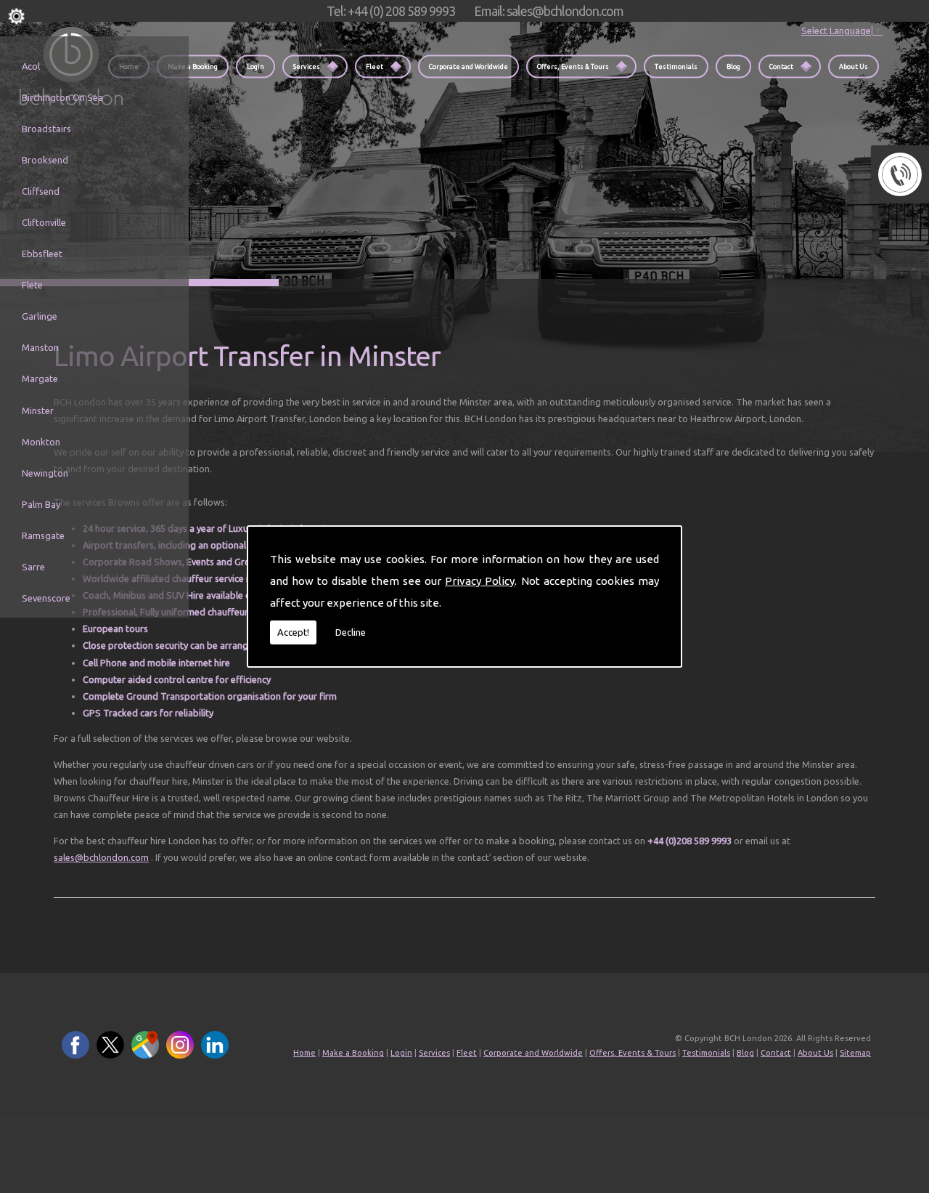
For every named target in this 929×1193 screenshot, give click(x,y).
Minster (38, 410)
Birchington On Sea (62, 97)
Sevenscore (46, 598)
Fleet (374, 66)
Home (304, 1052)
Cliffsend (41, 191)
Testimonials (676, 66)
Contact (781, 66)
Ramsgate (43, 535)
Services (306, 66)
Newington (45, 473)
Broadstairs (46, 129)
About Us (853, 66)
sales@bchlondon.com (101, 857)
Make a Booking (193, 66)
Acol (31, 66)
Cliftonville (44, 222)
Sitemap (855, 1052)
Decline (350, 632)
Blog (733, 66)
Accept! (293, 632)
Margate (40, 378)
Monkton (41, 442)
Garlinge (39, 316)
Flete (32, 285)
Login (255, 66)
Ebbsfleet (42, 253)
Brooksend (45, 160)
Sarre (33, 567)
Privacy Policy (480, 581)
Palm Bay (41, 504)
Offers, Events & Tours (573, 66)
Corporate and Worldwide (468, 66)
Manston (40, 347)
